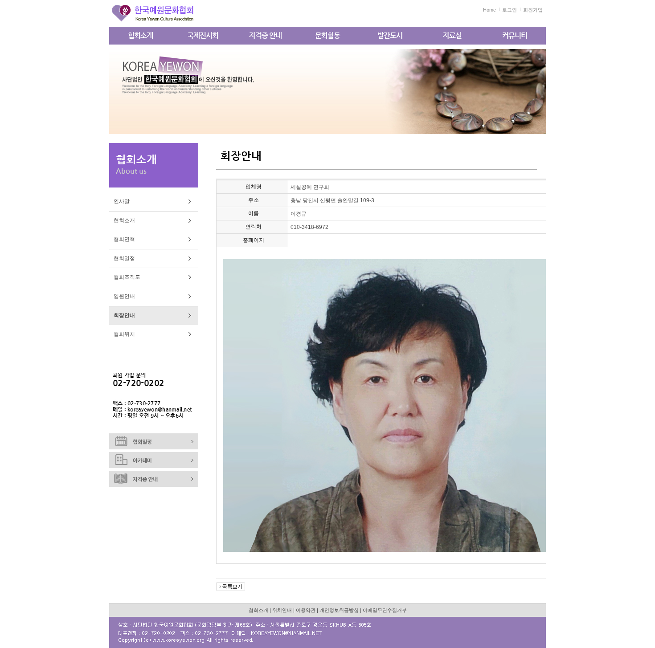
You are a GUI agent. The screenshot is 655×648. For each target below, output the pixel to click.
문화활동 (327, 35)
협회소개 (140, 35)
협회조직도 (127, 277)
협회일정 (124, 258)
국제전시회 (202, 35)
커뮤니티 (514, 35)
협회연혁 (124, 239)
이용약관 (305, 610)
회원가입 (533, 9)
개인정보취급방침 (339, 610)
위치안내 (282, 610)
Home (489, 9)
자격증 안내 (265, 35)
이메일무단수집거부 (385, 610)
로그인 (509, 9)
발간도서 (389, 35)
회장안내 (124, 315)
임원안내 (124, 296)
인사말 (122, 201)
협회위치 (124, 334)
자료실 (452, 35)
